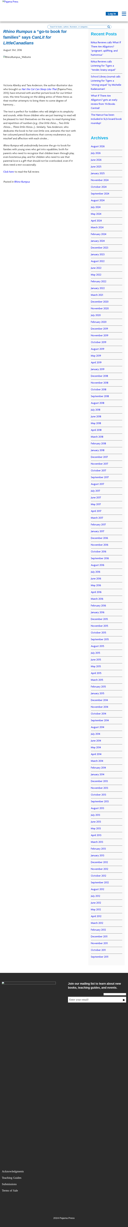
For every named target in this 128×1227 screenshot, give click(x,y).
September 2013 (100, 801)
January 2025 (98, 173)
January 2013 (97, 855)
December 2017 (99, 457)
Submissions (9, 1184)
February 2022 (98, 281)
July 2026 (96, 153)
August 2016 (97, 565)
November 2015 (99, 626)
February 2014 (98, 768)
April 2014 (96, 754)
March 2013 (97, 842)
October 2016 (98, 551)
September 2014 (100, 720)
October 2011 (98, 950)
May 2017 (96, 504)
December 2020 (99, 302)
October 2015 (98, 632)
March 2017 (97, 518)
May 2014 (96, 747)
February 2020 (98, 322)
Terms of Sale (10, 1190)
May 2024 (96, 214)
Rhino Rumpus (22, 182)
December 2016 (99, 538)
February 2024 (98, 234)
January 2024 (98, 241)
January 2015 (97, 693)
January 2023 (98, 254)
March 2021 (97, 295)
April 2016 (96, 592)
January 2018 (97, 450)
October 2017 (98, 470)
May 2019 (96, 356)
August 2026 (98, 146)
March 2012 (97, 923)
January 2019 (97, 369)
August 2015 (97, 646)
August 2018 (97, 403)
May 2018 (96, 423)
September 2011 (99, 957)
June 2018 (96, 416)
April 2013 (96, 835)
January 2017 (97, 531)
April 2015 (96, 673)
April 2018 (96, 430)
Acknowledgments (13, 1171)
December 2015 (99, 619)
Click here (8, 172)
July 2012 (95, 896)
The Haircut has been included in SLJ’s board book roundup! (106, 119)
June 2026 (96, 160)
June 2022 (96, 268)
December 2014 (99, 700)
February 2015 (98, 686)
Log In (112, 13)
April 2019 (96, 362)
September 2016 (100, 558)
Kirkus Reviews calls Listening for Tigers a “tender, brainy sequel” (103, 65)
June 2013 (96, 822)
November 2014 (99, 707)
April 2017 (96, 511)
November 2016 (99, 545)
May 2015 (96, 666)
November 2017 (99, 464)
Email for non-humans (91, 994)
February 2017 (98, 524)
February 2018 (98, 443)
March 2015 (97, 680)
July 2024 (95, 207)
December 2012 (99, 862)
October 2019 (98, 342)
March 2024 (97, 227)
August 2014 (97, 727)
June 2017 (96, 497)
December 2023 (99, 248)
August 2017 (97, 484)
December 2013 (99, 781)
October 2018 (98, 389)
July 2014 (95, 734)
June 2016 (96, 578)
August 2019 (97, 349)
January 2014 (97, 774)
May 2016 (96, 585)
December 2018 (99, 376)
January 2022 (98, 288)
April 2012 (96, 916)
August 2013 (97, 808)
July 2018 (95, 410)
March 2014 (97, 761)
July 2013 (95, 815)
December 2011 (99, 936)
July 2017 (95, 491)
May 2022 (96, 275)
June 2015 (96, 659)
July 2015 (95, 653)
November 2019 (99, 335)
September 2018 (100, 396)
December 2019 (99, 329)
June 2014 (96, 741)
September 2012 (100, 882)
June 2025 (96, 166)
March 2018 (97, 437)
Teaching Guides (11, 1177)
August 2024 (97, 200)
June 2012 (96, 903)
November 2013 (99, 788)
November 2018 (99, 383)
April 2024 (96, 220)
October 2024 (98, 187)
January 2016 (97, 612)
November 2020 (100, 308)
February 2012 (98, 930)
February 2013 (98, 849)
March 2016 (97, 599)
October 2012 (98, 876)
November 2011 (99, 943)
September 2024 (100, 193)
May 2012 (96, 909)
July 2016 (95, 572)
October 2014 (98, 713)
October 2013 (98, 795)
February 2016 (98, 605)
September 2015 (100, 639)
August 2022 (97, 261)
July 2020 (96, 315)
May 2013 (96, 828)
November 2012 (99, 869)
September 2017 (100, 477)
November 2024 (99, 180)
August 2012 (97, 889)
